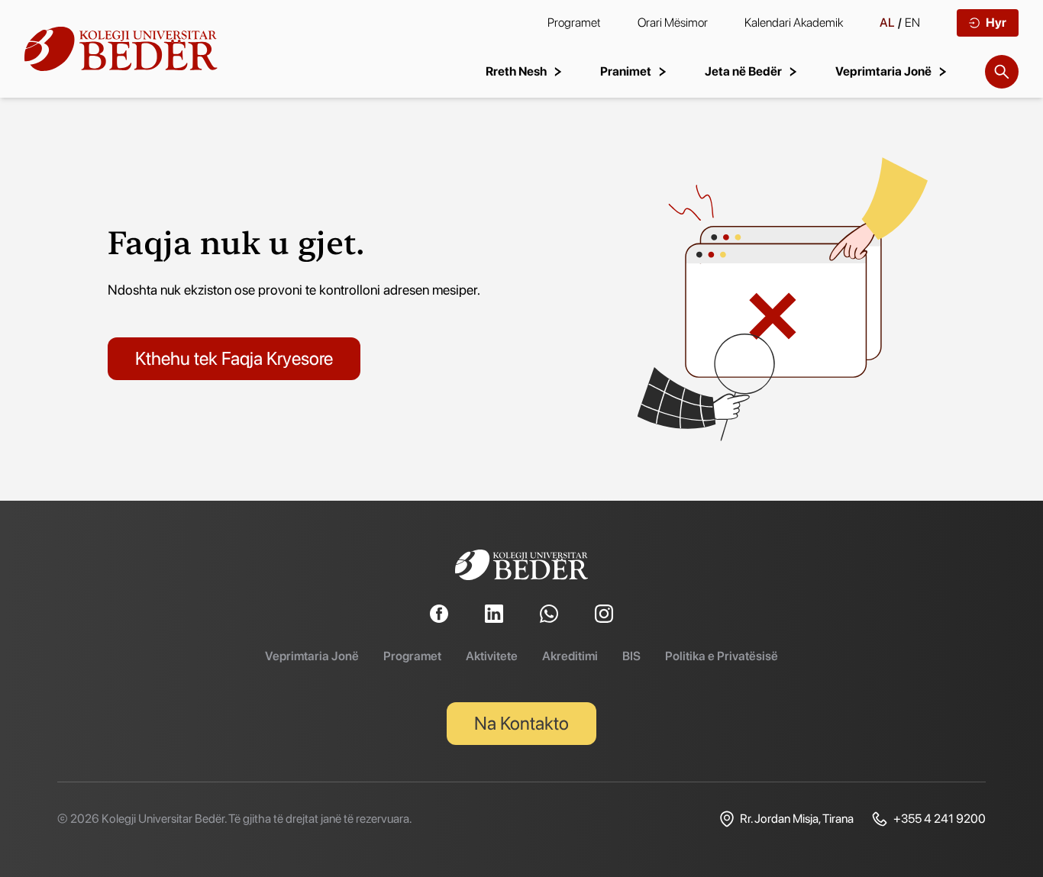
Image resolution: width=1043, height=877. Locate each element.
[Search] (1002, 72)
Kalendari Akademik (793, 22)
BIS (631, 656)
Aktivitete (492, 656)
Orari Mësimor (673, 22)
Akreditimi (570, 656)
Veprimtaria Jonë (312, 656)
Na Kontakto (521, 723)
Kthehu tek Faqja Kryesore (234, 358)
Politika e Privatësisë (721, 656)
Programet (574, 22)
